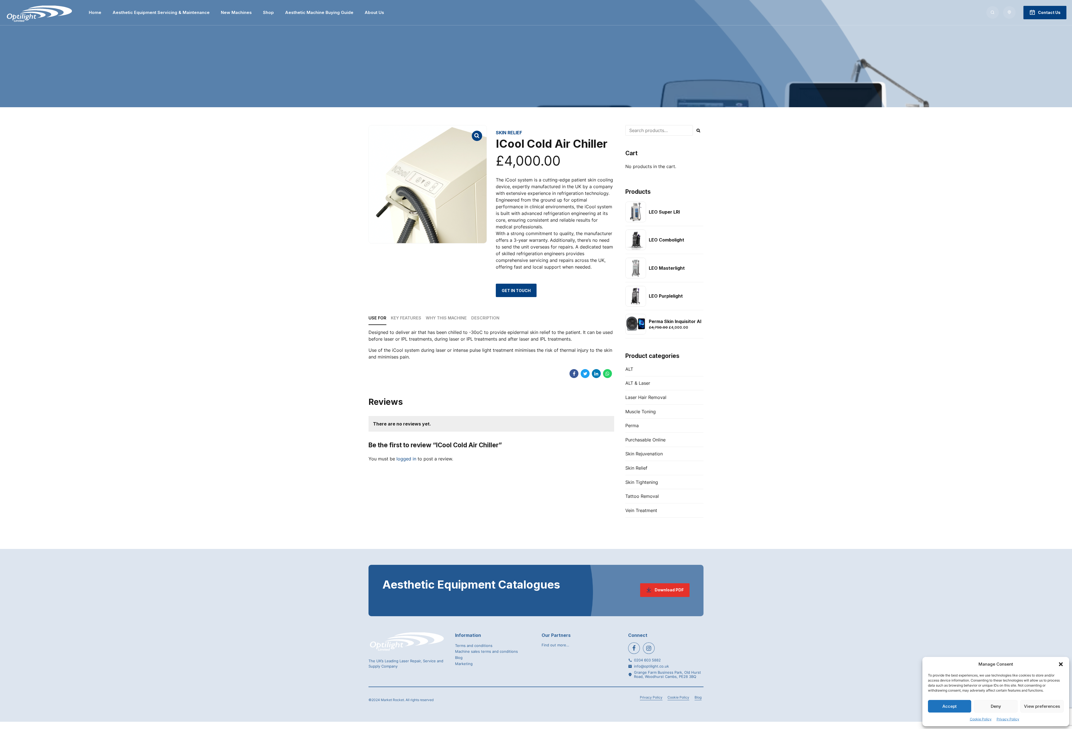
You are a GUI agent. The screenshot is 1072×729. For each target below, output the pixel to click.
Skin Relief (509, 132)
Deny (996, 706)
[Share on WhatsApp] (607, 373)
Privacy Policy (1008, 719)
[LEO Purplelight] (635, 296)
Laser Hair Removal (645, 397)
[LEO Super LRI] (635, 212)
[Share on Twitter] (585, 373)
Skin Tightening (641, 482)
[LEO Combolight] (635, 240)
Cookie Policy (981, 719)
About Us (374, 12)
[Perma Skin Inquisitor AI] (635, 324)
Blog (459, 657)
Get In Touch (516, 290)
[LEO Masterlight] (635, 268)
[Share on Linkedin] (596, 373)
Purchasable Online (645, 440)
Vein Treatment (641, 510)
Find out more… (555, 645)
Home (95, 12)
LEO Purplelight (666, 296)
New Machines (236, 12)
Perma (632, 425)
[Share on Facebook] (574, 373)
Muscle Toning (640, 411)
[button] (1061, 664)
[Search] (992, 12)
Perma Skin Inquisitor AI (675, 321)
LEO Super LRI (664, 212)
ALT (629, 369)
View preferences (1042, 706)
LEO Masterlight (667, 268)
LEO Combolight (666, 240)
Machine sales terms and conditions (486, 651)
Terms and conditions (473, 645)
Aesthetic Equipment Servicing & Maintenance (161, 12)
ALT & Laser (637, 383)
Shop (268, 12)
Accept (949, 706)
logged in (406, 459)
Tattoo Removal (642, 496)
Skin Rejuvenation (644, 453)
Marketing (464, 663)
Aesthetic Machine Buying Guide (319, 12)
